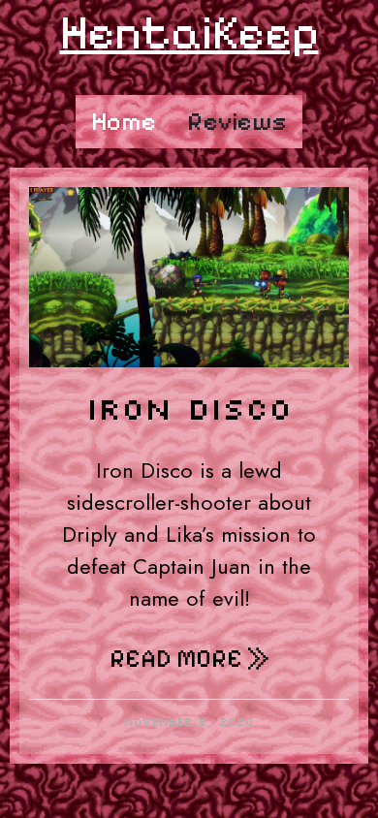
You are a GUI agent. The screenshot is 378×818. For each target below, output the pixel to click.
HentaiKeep (189, 32)
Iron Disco (189, 407)
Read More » (189, 659)
